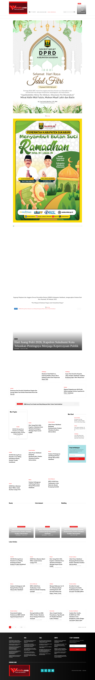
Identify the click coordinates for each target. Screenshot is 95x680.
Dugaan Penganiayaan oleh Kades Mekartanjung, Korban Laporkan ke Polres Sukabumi (74, 391)
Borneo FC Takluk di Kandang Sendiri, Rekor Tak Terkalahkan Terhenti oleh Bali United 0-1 (60, 649)
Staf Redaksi (16, 348)
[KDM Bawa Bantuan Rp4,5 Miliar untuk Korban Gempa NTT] (18, 481)
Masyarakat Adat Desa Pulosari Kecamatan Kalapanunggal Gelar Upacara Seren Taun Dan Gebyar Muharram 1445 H (45, 650)
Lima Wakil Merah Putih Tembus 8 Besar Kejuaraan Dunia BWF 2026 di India (79, 437)
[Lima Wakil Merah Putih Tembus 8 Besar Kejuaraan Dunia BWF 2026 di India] (70, 436)
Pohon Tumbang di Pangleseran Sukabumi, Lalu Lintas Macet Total (60, 653)
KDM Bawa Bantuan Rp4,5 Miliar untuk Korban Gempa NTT (15, 487)
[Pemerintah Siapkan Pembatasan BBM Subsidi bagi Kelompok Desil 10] (18, 603)
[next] (80, 309)
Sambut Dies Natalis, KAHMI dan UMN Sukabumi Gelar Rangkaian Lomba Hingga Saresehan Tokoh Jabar (76, 616)
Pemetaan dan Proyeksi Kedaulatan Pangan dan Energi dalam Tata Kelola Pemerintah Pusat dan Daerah (23, 392)
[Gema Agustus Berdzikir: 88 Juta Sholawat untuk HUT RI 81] (70, 428)
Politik (17, 426)
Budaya (79, 3)
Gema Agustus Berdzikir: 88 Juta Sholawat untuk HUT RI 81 (79, 428)
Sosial (10, 483)
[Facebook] (42, 670)
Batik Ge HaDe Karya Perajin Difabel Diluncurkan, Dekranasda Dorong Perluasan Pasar (81, 9)
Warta (30, 479)
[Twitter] (49, 670)
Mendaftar (77, 458)
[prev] (78, 309)
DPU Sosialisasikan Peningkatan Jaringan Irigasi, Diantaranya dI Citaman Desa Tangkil (45, 641)
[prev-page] (17, 437)
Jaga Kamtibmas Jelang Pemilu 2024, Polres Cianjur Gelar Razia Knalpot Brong (30, 649)
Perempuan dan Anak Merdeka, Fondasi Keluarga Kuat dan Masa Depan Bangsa (79, 420)
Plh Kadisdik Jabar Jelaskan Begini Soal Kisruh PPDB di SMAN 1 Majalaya (30, 655)
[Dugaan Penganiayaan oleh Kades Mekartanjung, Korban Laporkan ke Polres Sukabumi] (51, 391)
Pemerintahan (32, 450)
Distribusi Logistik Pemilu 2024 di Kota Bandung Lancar (45, 644)
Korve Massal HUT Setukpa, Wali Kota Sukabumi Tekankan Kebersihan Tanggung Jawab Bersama (60, 645)
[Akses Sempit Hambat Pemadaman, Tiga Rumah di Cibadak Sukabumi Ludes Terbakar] (57, 603)
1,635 (21, 627)
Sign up (77, 649)
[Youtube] (52, 670)
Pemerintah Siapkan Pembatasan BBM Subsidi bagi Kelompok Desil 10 (17, 614)
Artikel (11, 388)
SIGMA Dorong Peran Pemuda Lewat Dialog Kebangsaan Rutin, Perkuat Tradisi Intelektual (37, 308)
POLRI (30, 422)
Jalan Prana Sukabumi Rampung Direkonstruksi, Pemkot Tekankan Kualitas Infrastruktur (35, 456)
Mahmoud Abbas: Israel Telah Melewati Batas (44, 654)
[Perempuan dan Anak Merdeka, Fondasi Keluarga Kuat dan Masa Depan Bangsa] (70, 420)
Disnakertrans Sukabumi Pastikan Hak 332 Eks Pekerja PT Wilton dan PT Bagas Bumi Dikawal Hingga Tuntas (30, 645)
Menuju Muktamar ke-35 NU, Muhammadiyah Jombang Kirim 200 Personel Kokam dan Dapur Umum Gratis (57, 589)
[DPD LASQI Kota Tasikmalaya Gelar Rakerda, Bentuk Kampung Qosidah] (38, 576)
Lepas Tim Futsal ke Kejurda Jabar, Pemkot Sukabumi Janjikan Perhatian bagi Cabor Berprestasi (75, 375)
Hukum (65, 387)
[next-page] (19, 437)
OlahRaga (44, 371)
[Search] (74, 12)
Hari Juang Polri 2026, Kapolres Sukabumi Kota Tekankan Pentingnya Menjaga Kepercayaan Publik (36, 428)
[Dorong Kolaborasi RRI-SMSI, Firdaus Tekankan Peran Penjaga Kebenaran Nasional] (38, 603)
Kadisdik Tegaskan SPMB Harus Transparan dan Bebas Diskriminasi (60, 641)
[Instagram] (45, 670)
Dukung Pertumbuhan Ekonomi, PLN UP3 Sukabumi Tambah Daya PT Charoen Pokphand (60, 656)
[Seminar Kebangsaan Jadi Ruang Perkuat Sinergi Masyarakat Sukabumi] (47, 331)
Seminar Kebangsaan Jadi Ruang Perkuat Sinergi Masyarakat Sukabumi (47, 531)
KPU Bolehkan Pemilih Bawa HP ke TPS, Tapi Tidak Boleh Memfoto (30, 641)
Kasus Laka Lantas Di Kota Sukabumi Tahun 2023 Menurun (29, 652)
